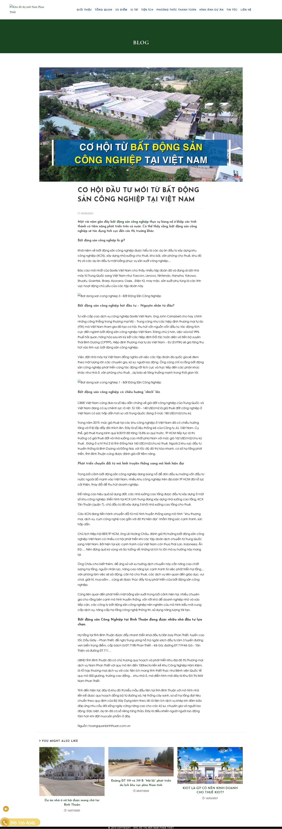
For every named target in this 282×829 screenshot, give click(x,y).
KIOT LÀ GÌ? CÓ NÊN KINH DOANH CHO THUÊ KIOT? (210, 790)
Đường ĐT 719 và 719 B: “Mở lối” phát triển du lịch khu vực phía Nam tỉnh (141, 783)
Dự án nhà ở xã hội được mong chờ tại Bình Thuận (72, 802)
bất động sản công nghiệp (129, 221)
